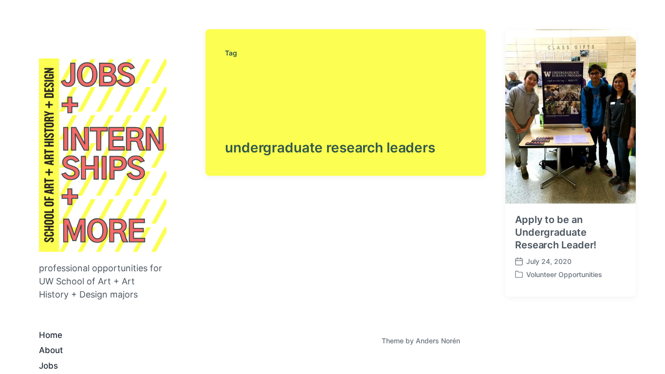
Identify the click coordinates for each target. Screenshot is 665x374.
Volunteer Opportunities (564, 274)
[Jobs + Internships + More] (102, 155)
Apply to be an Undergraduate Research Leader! (555, 232)
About (51, 350)
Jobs (48, 366)
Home (50, 335)
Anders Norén (438, 341)
